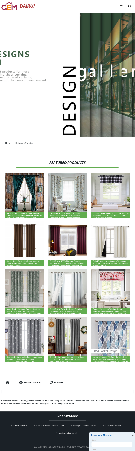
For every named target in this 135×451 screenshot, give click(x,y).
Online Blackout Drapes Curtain (50, 425)
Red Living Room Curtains (61, 401)
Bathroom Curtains (24, 143)
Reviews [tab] (59, 382)
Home (8, 143)
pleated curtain (34, 401)
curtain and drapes (40, 403)
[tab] (8, 382)
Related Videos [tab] (32, 382)
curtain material (20, 425)
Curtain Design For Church (62, 403)
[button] (121, 6)
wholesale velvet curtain (20, 403)
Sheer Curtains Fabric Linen (87, 401)
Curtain (45, 401)
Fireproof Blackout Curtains (13, 401)
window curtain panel (67, 433)
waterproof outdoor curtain (84, 425)
